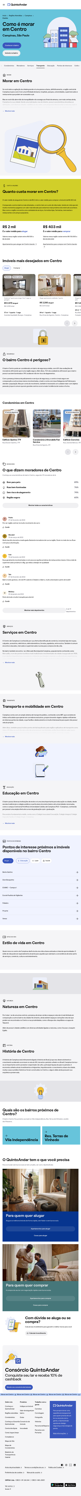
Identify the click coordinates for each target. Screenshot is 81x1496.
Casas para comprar (40, 1305)
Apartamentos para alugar (40, 1229)
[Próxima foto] (32, 285)
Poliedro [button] (5, 903)
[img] (16, 423)
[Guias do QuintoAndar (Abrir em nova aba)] (70, 1465)
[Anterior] (67, 323)
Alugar (6, 268)
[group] (19, 296)
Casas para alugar (40, 1235)
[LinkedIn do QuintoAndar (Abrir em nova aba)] (74, 1465)
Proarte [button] (5, 911)
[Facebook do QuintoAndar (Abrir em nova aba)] (62, 1465)
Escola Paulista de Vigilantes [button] (13, 895)
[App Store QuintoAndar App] (70, 1485)
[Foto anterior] (6, 285)
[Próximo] (75, 323)
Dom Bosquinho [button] (8, 880)
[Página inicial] (17, 4)
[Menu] (4, 5)
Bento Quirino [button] (8, 872)
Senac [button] (5, 918)
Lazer (36, 861)
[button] (19, 296)
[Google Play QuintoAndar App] (57, 1485)
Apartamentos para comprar (40, 1298)
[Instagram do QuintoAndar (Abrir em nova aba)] (66, 1465)
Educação (24, 861)
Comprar (17, 268)
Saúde (47, 861)
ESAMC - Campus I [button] (10, 887)
